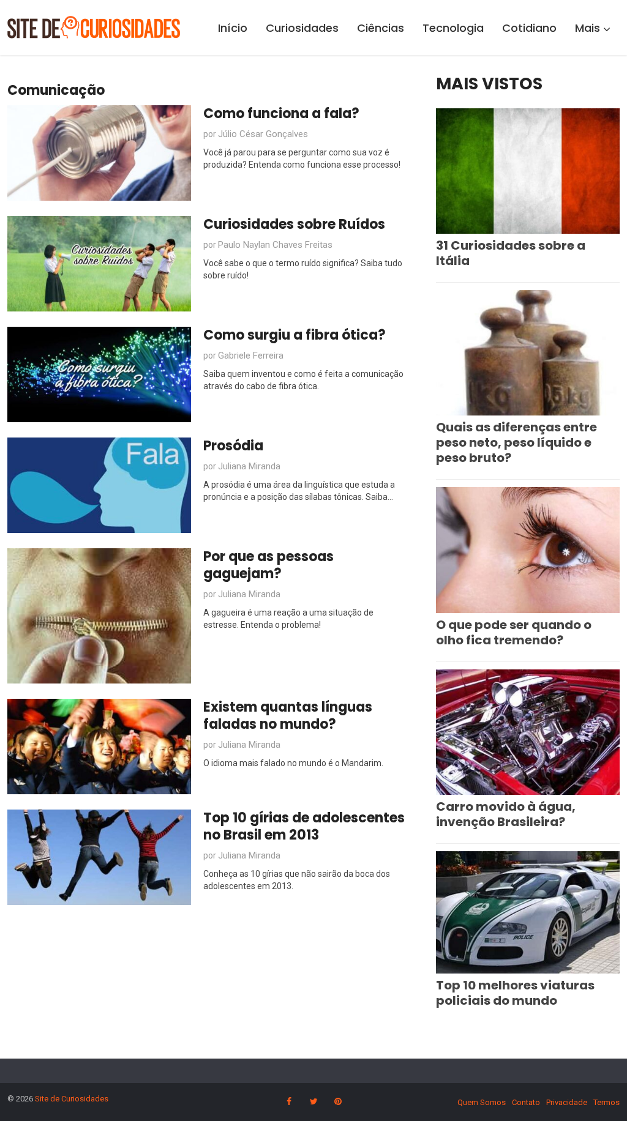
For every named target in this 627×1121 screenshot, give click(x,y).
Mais (587, 27)
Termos (606, 1102)
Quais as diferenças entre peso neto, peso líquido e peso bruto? (516, 442)
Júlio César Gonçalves (263, 134)
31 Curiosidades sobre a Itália (510, 253)
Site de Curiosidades (71, 1098)
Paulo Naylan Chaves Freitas (275, 244)
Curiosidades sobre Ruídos (294, 224)
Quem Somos (481, 1102)
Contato (526, 1102)
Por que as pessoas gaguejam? (268, 565)
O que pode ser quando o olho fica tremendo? (513, 632)
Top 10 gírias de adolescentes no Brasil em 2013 (304, 826)
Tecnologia (453, 27)
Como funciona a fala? (281, 113)
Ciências (380, 27)
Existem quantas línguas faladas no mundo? (287, 716)
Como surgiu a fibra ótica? (294, 335)
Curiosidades (302, 27)
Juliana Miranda (249, 466)
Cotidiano (529, 27)
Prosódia (233, 445)
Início (232, 27)
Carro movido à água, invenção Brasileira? (506, 814)
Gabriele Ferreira (250, 355)
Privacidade (566, 1102)
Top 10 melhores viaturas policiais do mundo (515, 993)
